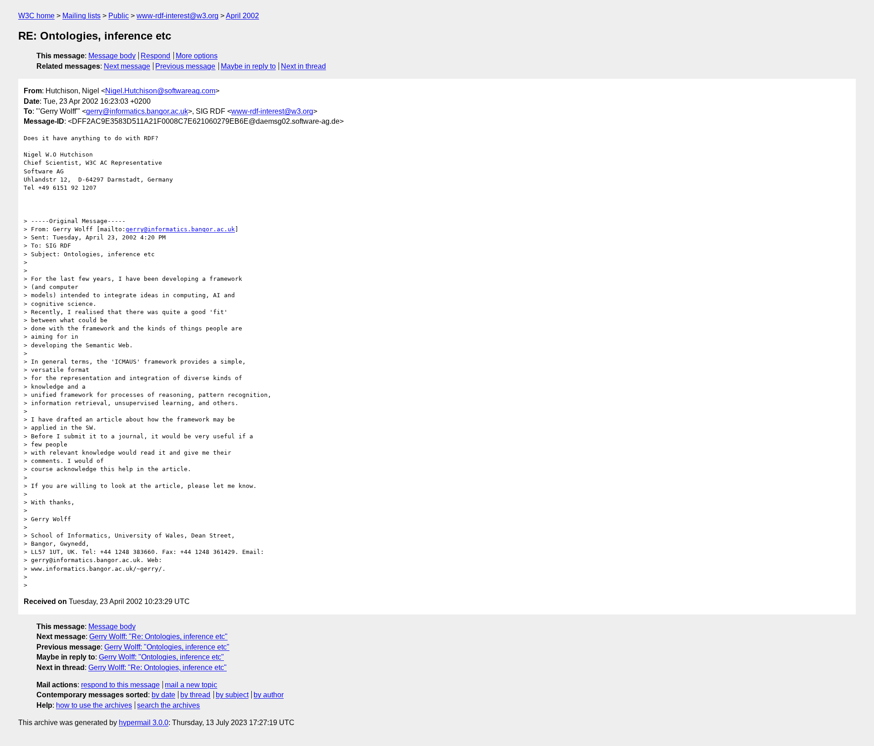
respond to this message (120, 685)
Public (118, 16)
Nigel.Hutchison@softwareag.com (160, 91)
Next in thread (303, 66)
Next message (127, 66)
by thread (195, 695)
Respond (155, 56)
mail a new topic (191, 685)
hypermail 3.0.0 (143, 722)
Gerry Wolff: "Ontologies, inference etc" (166, 647)
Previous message (185, 66)
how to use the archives (94, 705)
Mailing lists (81, 16)
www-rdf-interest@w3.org (177, 16)
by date (163, 695)
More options (197, 56)
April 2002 (242, 16)
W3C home (36, 16)
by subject (232, 695)
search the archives (168, 705)
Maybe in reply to (248, 66)
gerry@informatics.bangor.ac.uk (137, 111)
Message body (112, 56)
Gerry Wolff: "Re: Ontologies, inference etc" (158, 636)
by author (269, 695)
